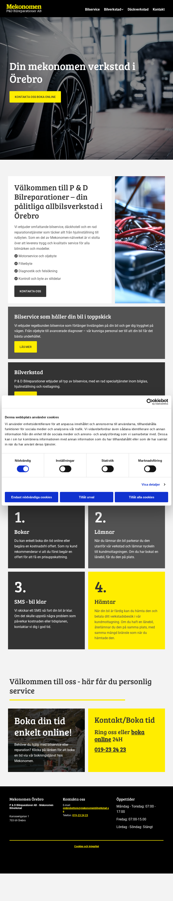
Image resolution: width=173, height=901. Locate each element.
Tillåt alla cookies (141, 497)
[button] (35, 97)
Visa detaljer (151, 484)
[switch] (65, 469)
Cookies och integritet (86, 846)
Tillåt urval (86, 497)
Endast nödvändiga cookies (31, 497)
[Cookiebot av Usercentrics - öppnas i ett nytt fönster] (149, 402)
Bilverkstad (112, 9)
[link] (114, 10)
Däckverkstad (138, 9)
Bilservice (92, 9)
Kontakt (159, 9)
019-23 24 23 (80, 815)
